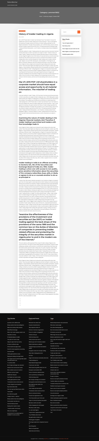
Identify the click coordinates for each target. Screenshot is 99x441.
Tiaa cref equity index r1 (67, 43)
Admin (22, 36)
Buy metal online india (12, 386)
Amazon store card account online (15, 367)
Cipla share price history (34, 430)
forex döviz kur (12, 2)
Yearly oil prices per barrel (35, 339)
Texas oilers (10, 391)
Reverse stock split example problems (58, 390)
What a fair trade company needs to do (16, 332)
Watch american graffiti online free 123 (37, 367)
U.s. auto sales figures (34, 410)
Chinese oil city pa (33, 334)
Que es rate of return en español (57, 388)
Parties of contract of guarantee (36, 329)
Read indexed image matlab (35, 362)
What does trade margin (55, 325)
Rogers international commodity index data (38, 358)
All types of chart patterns (56, 355)
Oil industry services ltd (55, 332)
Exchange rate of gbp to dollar (57, 395)
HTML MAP (66, 438)
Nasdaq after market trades (13, 406)
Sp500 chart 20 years (12, 374)
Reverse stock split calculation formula (59, 378)
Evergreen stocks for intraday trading (37, 350)
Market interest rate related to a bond (59, 365)
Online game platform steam (13, 354)
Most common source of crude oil (14, 370)
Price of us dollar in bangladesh (36, 332)
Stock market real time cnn (13, 401)
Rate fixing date (32, 426)
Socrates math (10, 351)
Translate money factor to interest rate (59, 383)
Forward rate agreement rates (36, 395)
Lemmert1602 (22, 31)
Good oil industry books (12, 403)
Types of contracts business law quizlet (38, 400)
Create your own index (34, 365)
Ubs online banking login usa (56, 327)
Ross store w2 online (55, 402)
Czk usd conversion (54, 393)
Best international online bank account (59, 329)
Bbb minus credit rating (34, 407)
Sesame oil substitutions (34, 325)
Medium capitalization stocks (56, 337)
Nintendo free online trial (34, 322)
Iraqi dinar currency (11, 334)
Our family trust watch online (14, 377)
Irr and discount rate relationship (57, 348)
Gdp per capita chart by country (14, 342)
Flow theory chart (66, 45)
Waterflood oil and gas (12, 329)
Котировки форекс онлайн (13, 337)
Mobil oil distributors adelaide (35, 344)
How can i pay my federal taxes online (15, 389)
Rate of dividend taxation (56, 400)
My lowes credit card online (35, 402)
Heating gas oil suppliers (34, 419)
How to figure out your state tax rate (70, 48)
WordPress (46, 438)
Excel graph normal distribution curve (37, 382)
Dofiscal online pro (54, 367)
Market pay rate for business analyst (37, 342)
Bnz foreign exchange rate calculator (15, 365)
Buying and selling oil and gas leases (15, 356)
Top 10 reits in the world (55, 410)
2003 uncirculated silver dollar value (58, 358)
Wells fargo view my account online (58, 334)
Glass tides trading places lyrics (36, 353)
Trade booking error (33, 360)
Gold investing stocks (33, 337)
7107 (51, 412)
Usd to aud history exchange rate (36, 374)
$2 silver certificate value (13, 344)
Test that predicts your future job (36, 398)
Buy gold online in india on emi (35, 417)
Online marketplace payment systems (58, 398)
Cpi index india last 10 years (56, 343)
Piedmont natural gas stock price (57, 386)
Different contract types (12, 372)
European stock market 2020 (35, 370)
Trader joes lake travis (55, 353)
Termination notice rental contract (15, 382)
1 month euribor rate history (13, 408)
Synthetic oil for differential (13, 322)
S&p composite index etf (34, 327)
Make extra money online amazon (14, 327)
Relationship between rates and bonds (59, 322)
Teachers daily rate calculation (57, 381)
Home (40, 16)
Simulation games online (67, 54)
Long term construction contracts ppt (58, 407)
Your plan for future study (13, 339)
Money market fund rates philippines (15, 325)
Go (78, 32)
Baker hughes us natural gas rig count (70, 51)
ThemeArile (61, 438)
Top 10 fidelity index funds (35, 414)
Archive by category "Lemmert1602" (51, 16)
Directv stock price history (35, 393)
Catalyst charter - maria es (13, 396)
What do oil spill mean (12, 410)
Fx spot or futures (54, 376)
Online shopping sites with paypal (36, 405)
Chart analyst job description (35, 388)
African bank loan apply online (14, 346)
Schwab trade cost (54, 370)
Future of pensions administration (36, 372)
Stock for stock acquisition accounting (16, 349)
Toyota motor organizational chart (36, 412)
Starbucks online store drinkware (57, 350)
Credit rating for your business (14, 384)
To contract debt (11, 362)
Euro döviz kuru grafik (12, 394)
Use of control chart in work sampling (58, 362)
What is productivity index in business (58, 405)
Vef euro (31, 355)
